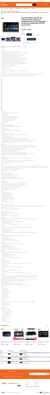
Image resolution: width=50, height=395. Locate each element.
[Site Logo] (4, 4)
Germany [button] (37, 34)
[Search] (34, 5)
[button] (1, 26)
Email (27, 43)
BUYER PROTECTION (27, 8)
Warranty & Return (18, 8)
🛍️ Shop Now (37, 382)
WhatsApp (29, 43)
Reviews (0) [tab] (25, 46)
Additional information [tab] (16, 46)
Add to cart (32, 39)
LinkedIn (26, 43)
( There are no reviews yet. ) (30, 26)
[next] (48, 18)
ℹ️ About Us (27, 384)
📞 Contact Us (27, 382)
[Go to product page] (6, 334)
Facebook (22, 43)
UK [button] (33, 34)
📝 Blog (36, 384)
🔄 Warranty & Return (29, 386)
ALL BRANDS (11, 8)
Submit (47, 373)
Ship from (23, 34)
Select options (11, 330)
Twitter (24, 43)
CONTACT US (33, 8)
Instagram (20, 385)
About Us (6, 8)
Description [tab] (3, 46)
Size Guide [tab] (9, 46)
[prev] (47, 18)
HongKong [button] (29, 34)
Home (2, 8)
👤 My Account (37, 386)
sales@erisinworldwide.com (13, 383)
